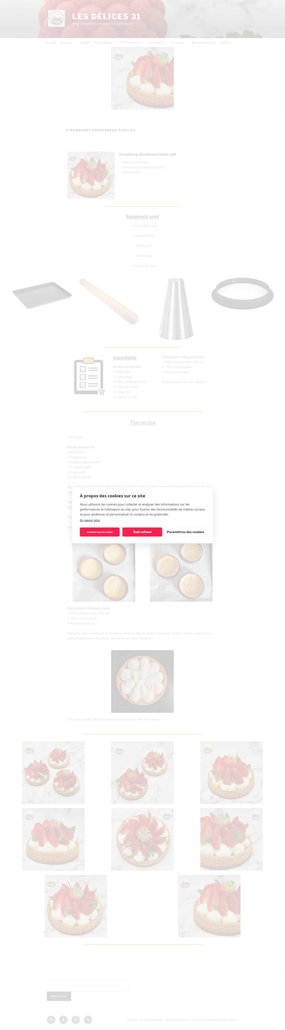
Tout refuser (142, 532)
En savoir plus (90, 520)
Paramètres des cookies (185, 532)
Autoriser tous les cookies (100, 532)
